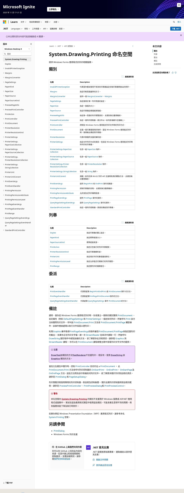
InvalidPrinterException (60, 87)
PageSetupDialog (77, 376)
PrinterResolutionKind (59, 252)
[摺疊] (31, 44)
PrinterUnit (54, 256)
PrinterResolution (57, 137)
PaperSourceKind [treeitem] (12, 100)
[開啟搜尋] (173, 22)
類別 (155, 51)
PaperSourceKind (57, 242)
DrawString (54, 338)
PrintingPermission (58, 188)
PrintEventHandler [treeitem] (12, 186)
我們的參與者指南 (62, 459)
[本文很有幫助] (172, 72)
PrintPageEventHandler (60, 296)
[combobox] (17, 49)
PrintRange (54, 266)
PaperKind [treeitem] (9, 86)
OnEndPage (54, 373)
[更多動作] (133, 46)
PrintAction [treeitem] (9, 114)
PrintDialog (60, 376)
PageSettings (55, 101)
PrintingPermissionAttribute (62, 193)
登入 (179, 22)
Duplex (53, 233)
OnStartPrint (98, 369)
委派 (155, 57)
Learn (51, 46)
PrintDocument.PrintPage (113, 322)
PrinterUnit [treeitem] (9, 172)
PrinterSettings (56, 142)
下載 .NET (176, 28)
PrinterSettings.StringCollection (63, 171)
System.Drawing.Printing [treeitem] (16, 59)
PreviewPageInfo (57, 115)
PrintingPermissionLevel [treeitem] (15, 199)
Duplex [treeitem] (8, 64)
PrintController (56, 125)
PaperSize (54, 106)
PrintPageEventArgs (58, 198)
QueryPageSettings (92, 202)
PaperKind (54, 237)
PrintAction (54, 247)
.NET (59, 46)
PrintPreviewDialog (93, 385)
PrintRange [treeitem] (9, 213)
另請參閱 (157, 64)
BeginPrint (88, 183)
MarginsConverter (57, 96)
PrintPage (88, 198)
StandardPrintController (60, 207)
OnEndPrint (112, 369)
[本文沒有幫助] (175, 72)
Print (128, 319)
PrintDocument (56, 129)
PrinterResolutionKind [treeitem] (14, 132)
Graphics (57, 331)
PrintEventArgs (56, 183)
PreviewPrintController (59, 120)
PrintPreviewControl (114, 385)
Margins (53, 91)
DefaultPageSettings (73, 319)
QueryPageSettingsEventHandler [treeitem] (18, 224)
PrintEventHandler (57, 291)
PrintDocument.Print (84, 322)
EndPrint (99, 183)
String (90, 171)
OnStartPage (126, 369)
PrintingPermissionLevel (60, 261)
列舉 (155, 54)
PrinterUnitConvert (58, 176)
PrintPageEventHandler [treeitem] (15, 209)
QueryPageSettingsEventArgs (62, 202)
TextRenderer (79, 355)
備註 (155, 61)
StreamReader (93, 335)
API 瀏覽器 (68, 46)
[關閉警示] (179, 5)
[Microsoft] (4, 22)
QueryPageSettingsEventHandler (64, 301)
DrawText (56, 355)
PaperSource (55, 110)
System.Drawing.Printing (74, 399)
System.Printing (56, 417)
